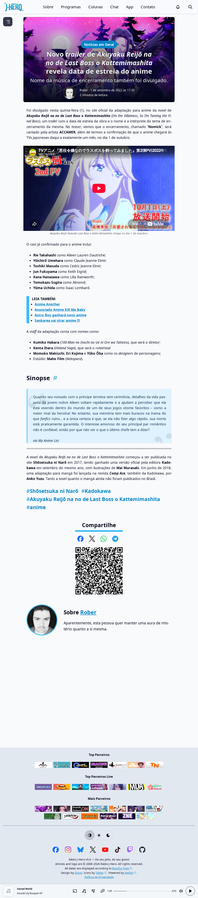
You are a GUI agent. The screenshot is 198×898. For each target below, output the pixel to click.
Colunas (95, 6)
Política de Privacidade (99, 877)
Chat (114, 6)
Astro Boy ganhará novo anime (60, 315)
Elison (78, 873)
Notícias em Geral (99, 44)
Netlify (129, 873)
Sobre (48, 6)
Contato (148, 6)
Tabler (100, 873)
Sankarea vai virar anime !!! (57, 320)
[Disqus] (99, 693)
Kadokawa (96, 490)
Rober (84, 90)
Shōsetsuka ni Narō (52, 490)
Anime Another (47, 304)
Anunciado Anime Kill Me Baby (60, 309)
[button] (178, 7)
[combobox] (84, 891)
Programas (71, 6)
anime (36, 507)
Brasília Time (120, 868)
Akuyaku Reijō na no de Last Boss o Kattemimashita (93, 499)
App (129, 6)
